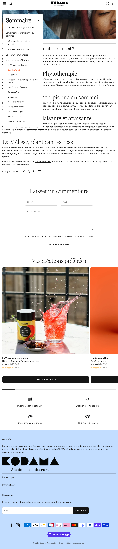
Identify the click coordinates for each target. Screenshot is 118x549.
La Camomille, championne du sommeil (20, 34)
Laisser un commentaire (17, 54)
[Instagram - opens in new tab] (18, 525)
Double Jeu (12, 97)
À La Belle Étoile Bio (16, 102)
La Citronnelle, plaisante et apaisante (18, 42)
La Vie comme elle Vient (17, 65)
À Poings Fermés (43, 161)
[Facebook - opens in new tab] (11, 525)
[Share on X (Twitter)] (29, 171)
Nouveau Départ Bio (16, 121)
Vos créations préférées (17, 60)
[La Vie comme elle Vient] (45, 310)
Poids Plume (13, 75)
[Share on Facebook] (23, 171)
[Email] (39, 171)
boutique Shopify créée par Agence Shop (67, 543)
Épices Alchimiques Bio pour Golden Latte (23, 81)
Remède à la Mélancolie (17, 87)
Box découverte (14, 116)
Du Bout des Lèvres (16, 107)
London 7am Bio (15, 70)
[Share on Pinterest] (34, 171)
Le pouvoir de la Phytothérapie (20, 27)
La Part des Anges (15, 112)
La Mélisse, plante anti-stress (19, 49)
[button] (4, 4)
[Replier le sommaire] (38, 20)
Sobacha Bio (13, 92)
